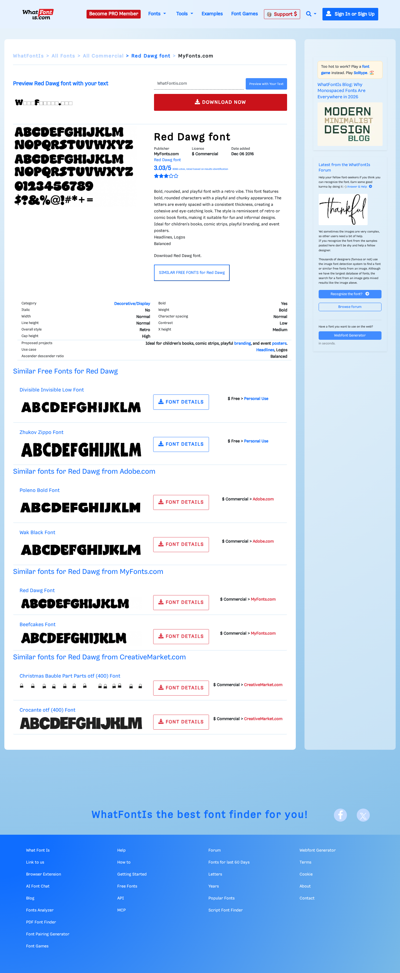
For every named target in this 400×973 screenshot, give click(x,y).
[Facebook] (340, 815)
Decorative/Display (132, 304)
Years (213, 886)
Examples (212, 13)
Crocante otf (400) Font (47, 710)
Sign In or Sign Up (354, 14)
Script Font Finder (225, 910)
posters (279, 343)
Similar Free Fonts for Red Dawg (65, 371)
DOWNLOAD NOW (223, 102)
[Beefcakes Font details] (81, 638)
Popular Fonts (221, 898)
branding (242, 343)
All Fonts (63, 56)
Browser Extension (43, 874)
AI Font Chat (38, 886)
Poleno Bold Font (40, 490)
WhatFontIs (28, 56)
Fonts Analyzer (40, 910)
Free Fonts (127, 886)
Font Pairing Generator (47, 934)
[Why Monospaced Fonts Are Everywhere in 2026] (350, 124)
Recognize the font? (347, 294)
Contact (307, 898)
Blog (30, 898)
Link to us (35, 862)
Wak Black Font (37, 532)
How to (124, 862)
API (120, 898)
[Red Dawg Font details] (81, 603)
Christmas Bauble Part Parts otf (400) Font (70, 676)
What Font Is (38, 850)
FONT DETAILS (184, 402)
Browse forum (350, 307)
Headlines (265, 350)
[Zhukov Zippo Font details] (81, 449)
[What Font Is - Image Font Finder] (38, 14)
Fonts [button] (155, 13)
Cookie (306, 874)
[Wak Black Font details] (81, 550)
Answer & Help (357, 186)
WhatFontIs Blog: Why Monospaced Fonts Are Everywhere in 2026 (341, 90)
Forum (214, 850)
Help (121, 850)
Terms (305, 862)
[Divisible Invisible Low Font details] (81, 407)
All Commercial (103, 56)
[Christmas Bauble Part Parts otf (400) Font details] (81, 686)
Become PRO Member (113, 13)
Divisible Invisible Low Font (52, 390)
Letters (215, 874)
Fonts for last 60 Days (229, 862)
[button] (311, 14)
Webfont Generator (350, 335)
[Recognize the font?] (350, 209)
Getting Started (132, 874)
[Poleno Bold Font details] (81, 507)
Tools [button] (182, 13)
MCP (121, 910)
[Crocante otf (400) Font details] (81, 723)
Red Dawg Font (37, 590)
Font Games (244, 13)
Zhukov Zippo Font (41, 432)
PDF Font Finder (41, 922)
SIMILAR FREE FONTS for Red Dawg (192, 273)
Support (284, 14)
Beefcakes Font (38, 624)
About (305, 886)
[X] (363, 815)
